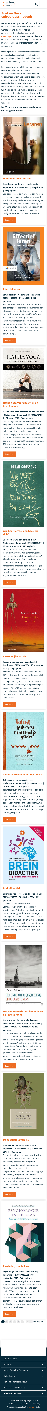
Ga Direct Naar (10, 1358)
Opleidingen (9, 1376)
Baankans (8, 1364)
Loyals (31, 1407)
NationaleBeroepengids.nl (15, 1381)
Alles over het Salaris (13, 1393)
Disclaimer (24, 1403)
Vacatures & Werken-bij (14, 1387)
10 (18, 1322)
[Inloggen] (36, 3)
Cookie (12, 1403)
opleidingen (6, 36)
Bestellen (9, 220)
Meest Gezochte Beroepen (16, 1370)
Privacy (36, 1403)
